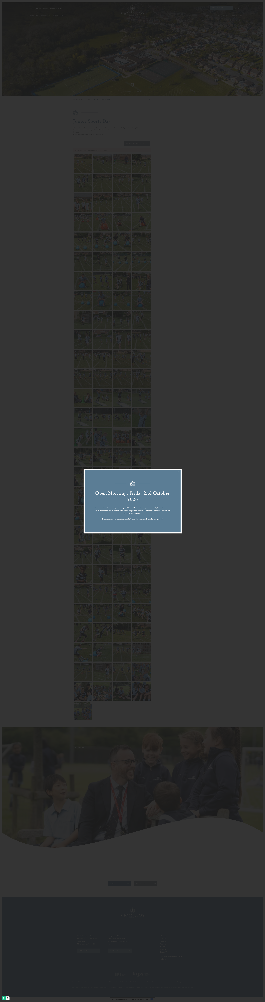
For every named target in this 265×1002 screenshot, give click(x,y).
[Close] (178, 472)
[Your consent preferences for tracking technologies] (8, 998)
